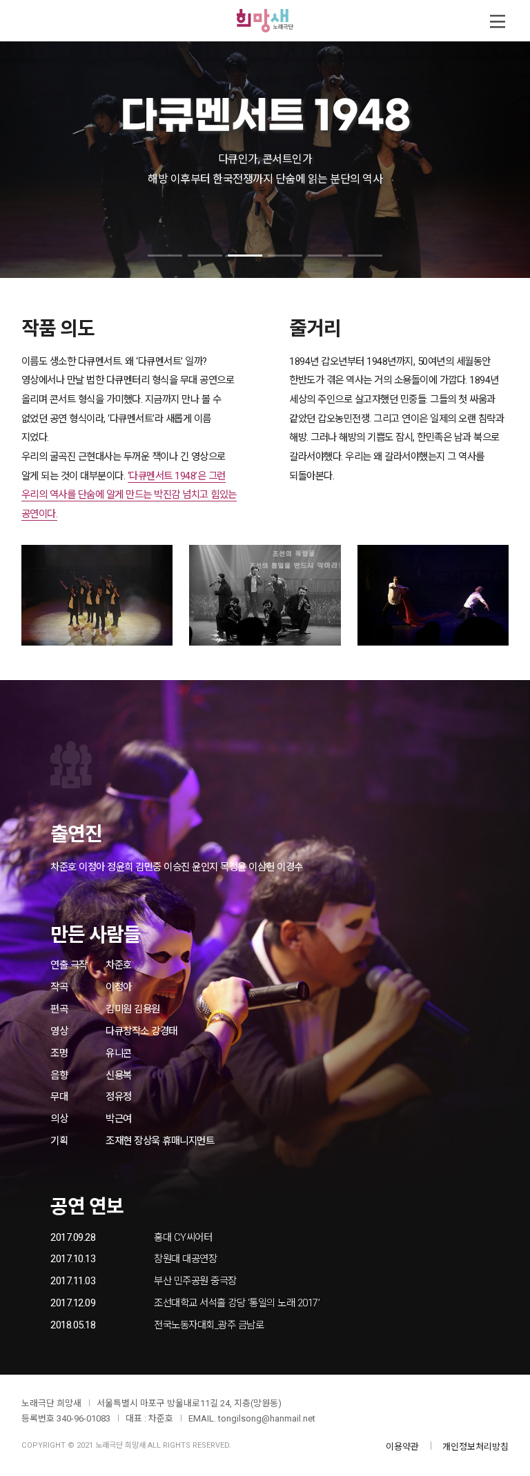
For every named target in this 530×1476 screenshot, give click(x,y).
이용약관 (402, 1447)
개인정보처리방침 (475, 1447)
